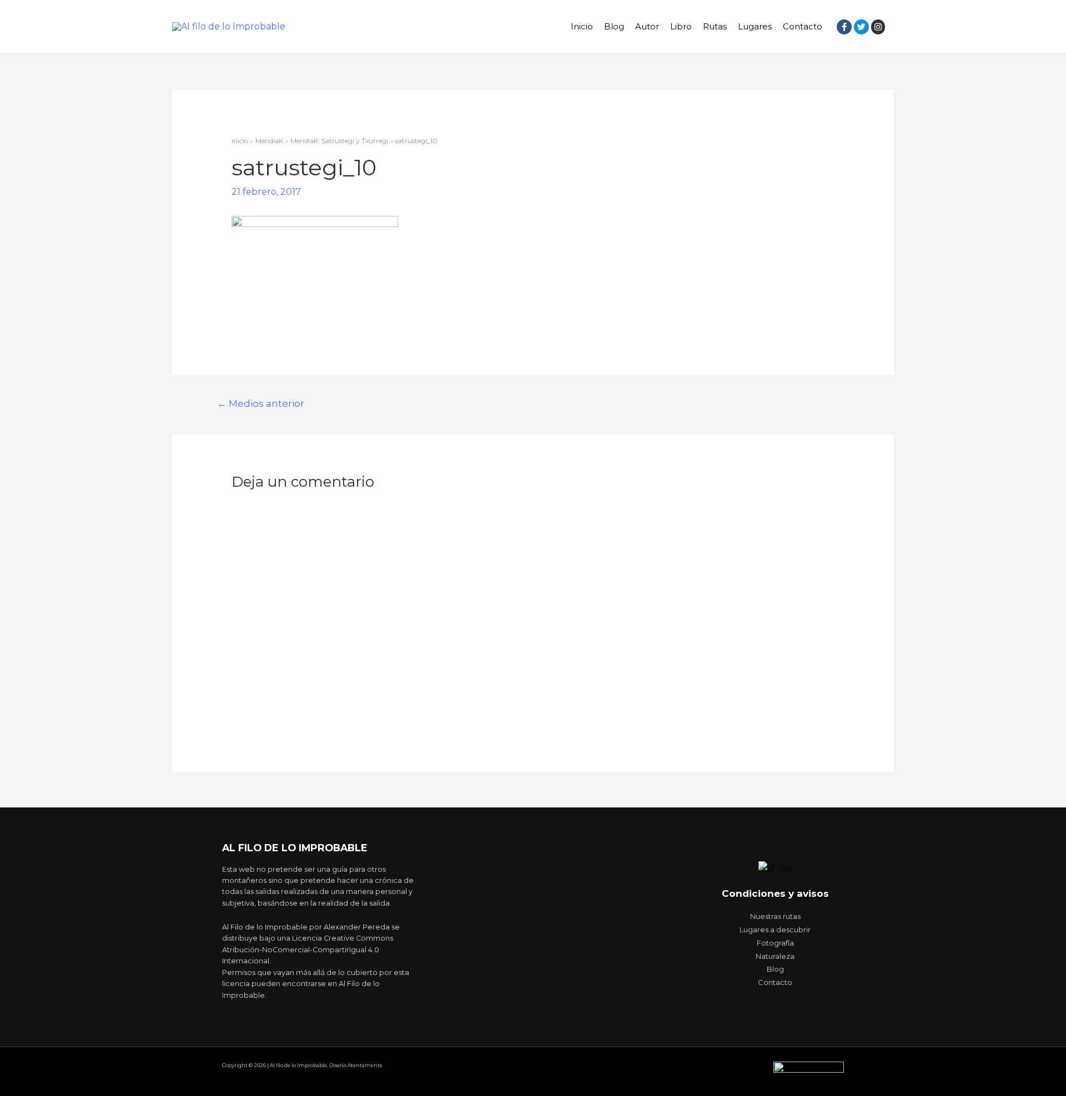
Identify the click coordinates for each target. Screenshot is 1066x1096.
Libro (681, 26)
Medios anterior (260, 403)
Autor (647, 26)
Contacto (802, 26)
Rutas (715, 26)
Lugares (755, 26)
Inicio (582, 26)
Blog (614, 26)
